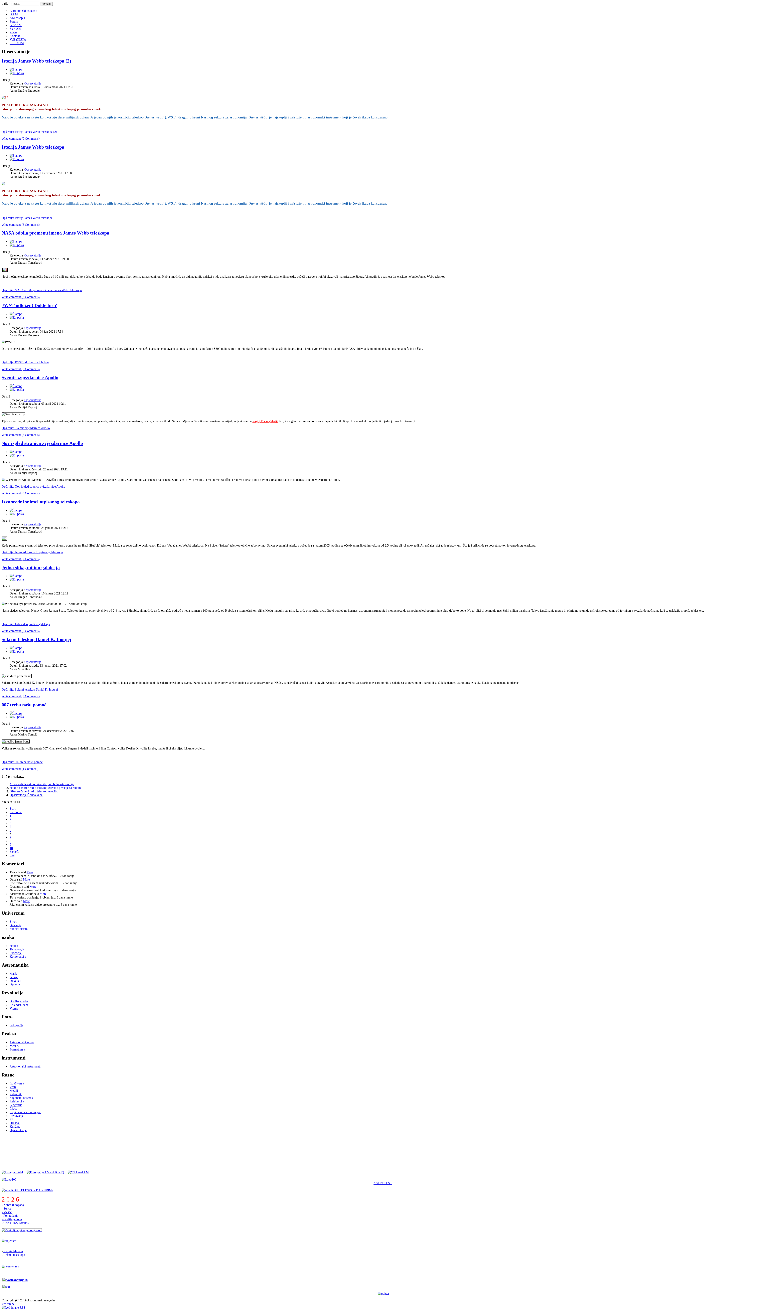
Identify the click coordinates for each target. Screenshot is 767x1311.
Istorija (14, 977)
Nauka (14, 945)
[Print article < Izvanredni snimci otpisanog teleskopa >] (16, 510)
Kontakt (15, 36)
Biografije (16, 1105)
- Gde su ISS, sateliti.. (15, 1223)
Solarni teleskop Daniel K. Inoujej (36, 639)
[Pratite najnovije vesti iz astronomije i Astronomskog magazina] (383, 1293)
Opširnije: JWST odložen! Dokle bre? (25, 362)
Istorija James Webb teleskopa (33, 147)
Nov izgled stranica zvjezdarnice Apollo (42, 443)
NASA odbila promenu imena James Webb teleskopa (55, 233)
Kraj (12, 855)
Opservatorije (32, 83)
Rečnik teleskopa (14, 1254)
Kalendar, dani (19, 1005)
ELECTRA (17, 43)
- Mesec (7, 1212)
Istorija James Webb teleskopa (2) (36, 61)
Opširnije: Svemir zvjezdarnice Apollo (26, 428)
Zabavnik (16, 1094)
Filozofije (16, 953)
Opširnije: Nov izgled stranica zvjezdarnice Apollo (33, 486)
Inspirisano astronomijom (25, 1112)
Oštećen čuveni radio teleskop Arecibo (34, 791)
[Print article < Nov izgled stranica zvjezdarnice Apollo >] (16, 451)
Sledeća (14, 851)
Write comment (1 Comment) (20, 768)
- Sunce (6, 1208)
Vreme (14, 1008)
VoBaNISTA (18, 39)
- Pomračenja (10, 1215)
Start (12, 808)
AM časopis (17, 18)
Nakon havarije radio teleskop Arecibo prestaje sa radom (45, 787)
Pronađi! (46, 3)
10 (11, 848)
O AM (14, 14)
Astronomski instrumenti (25, 1066)
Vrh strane (8, 1304)
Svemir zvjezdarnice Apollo (30, 377)
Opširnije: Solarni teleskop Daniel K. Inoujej (30, 689)
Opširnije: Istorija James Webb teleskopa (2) (29, 131)
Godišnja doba (19, 1001)
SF (11, 1119)
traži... (5, 3)
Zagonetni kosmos (21, 1097)
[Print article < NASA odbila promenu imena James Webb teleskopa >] (16, 241)
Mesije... (15, 1046)
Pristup (14, 32)
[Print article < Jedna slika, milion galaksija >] (16, 575)
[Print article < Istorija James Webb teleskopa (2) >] (16, 69)
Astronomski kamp (22, 1042)
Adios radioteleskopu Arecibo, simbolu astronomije (42, 784)
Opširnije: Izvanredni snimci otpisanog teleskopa (32, 552)
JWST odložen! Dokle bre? (29, 305)
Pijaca (13, 1108)
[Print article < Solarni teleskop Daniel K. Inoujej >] (16, 648)
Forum (14, 21)
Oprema (15, 984)
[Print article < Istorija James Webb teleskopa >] (16, 155)
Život (13, 921)
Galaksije (15, 925)
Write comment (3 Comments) (21, 224)
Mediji (14, 1090)
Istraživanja (17, 1083)
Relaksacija (17, 1101)
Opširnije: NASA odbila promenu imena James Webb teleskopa (42, 290)
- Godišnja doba (12, 1219)
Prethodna (16, 812)
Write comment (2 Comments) (21, 297)
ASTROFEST (383, 1183)
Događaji (15, 980)
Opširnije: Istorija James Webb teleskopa (27, 218)
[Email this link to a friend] (17, 73)
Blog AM (16, 25)
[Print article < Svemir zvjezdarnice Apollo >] (16, 386)
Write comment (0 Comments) (21, 138)
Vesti (13, 1087)
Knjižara (15, 1126)
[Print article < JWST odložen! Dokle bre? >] (16, 314)
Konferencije (18, 956)
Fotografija (16, 1025)
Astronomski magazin (23, 10)
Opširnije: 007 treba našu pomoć (22, 762)
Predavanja (17, 1115)
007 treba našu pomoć (24, 704)
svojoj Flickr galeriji (265, 421)
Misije (13, 973)
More (30, 872)
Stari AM (15, 28)
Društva (15, 1123)
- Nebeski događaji (13, 1205)
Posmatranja (17, 1049)
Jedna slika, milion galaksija (31, 567)
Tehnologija (17, 949)
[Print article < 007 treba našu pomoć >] (16, 713)
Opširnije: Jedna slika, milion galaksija (26, 624)
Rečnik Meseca (13, 1251)
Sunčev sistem (19, 928)
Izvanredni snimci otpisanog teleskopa (41, 501)
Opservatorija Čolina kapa (26, 795)
